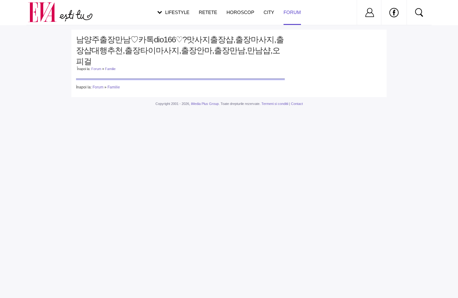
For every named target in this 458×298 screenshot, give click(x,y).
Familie (110, 69)
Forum (292, 12)
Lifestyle (177, 12)
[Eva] (45, 7)
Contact (297, 104)
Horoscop (240, 12)
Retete (208, 12)
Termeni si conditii (274, 104)
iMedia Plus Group (205, 104)
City (269, 12)
